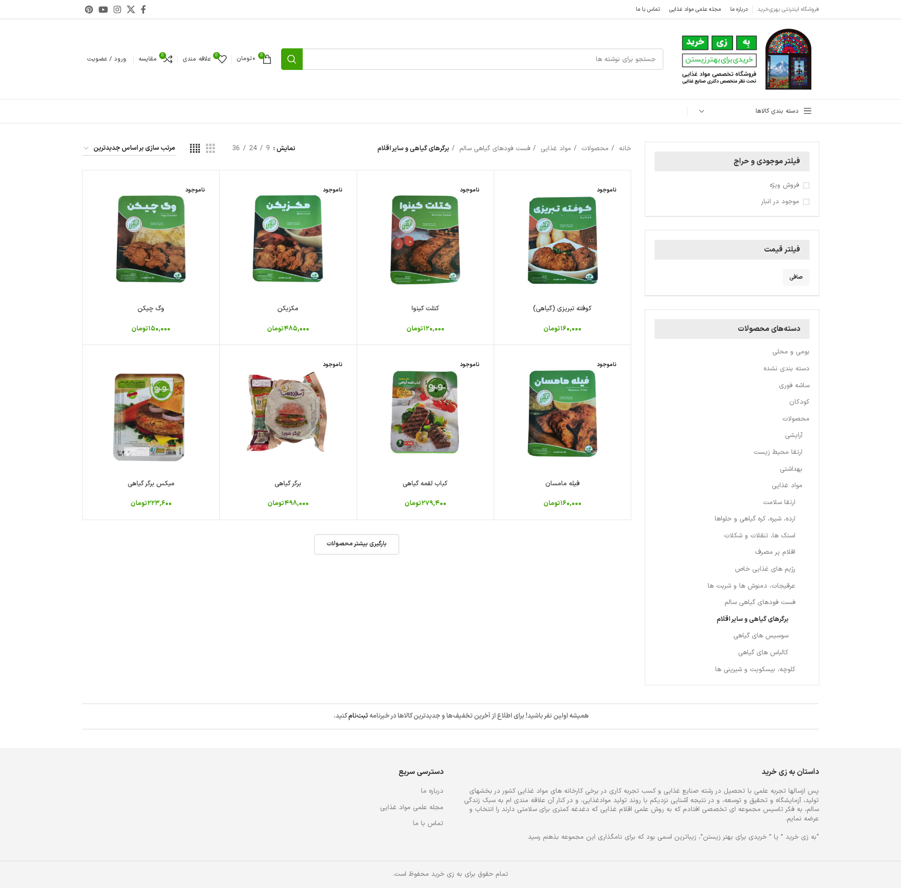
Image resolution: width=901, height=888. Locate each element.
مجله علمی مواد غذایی (411, 807)
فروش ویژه (784, 185)
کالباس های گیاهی (763, 653)
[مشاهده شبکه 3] (210, 149)
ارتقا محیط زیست (778, 452)
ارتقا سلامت (779, 502)
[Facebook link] (143, 9)
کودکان (799, 402)
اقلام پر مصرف (775, 552)
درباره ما (432, 791)
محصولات (795, 419)
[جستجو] (292, 59)
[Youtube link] (103, 9)
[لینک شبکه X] (131, 9)
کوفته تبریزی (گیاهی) (562, 309)
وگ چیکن (150, 309)
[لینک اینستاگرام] (117, 9)
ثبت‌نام (358, 716)
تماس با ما (428, 823)
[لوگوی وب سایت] (746, 59)
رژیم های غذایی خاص (765, 569)
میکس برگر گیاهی (151, 484)
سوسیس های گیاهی (760, 636)
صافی (796, 277)
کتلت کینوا (425, 309)
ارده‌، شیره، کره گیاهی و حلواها (755, 519)
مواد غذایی (787, 485)
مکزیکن (287, 309)
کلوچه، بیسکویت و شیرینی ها (755, 669)
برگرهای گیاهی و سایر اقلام (752, 619)
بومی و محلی (790, 352)
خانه (624, 148)
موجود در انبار (780, 202)
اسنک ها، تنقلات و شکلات (759, 536)
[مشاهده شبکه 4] (195, 149)
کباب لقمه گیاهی (425, 484)
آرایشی (793, 435)
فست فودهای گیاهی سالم (760, 602)
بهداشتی (791, 469)
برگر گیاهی (288, 484)
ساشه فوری (794, 385)
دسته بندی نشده (786, 369)
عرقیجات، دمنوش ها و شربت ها (751, 586)
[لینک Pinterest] (89, 9)
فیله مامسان (562, 484)
